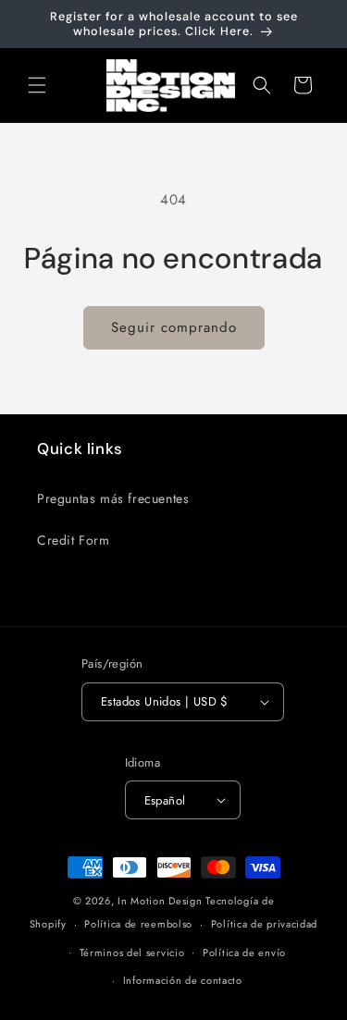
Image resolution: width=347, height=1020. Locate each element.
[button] (37, 85)
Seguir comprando (174, 327)
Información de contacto (182, 980)
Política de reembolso (138, 923)
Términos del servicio (132, 952)
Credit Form (73, 540)
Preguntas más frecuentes (113, 498)
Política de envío (244, 952)
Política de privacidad (264, 923)
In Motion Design (160, 900)
